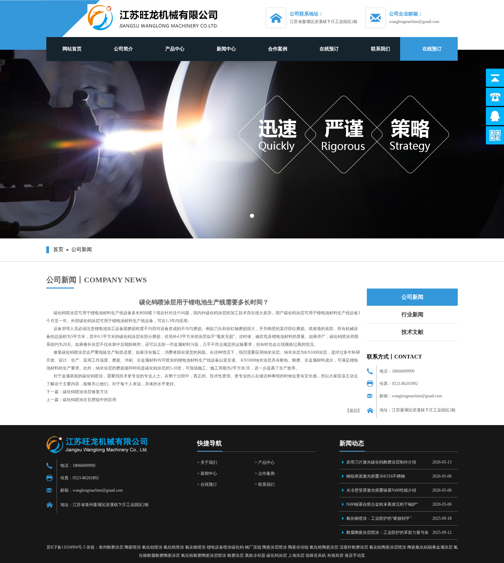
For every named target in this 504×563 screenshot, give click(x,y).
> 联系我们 (265, 484)
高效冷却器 (255, 555)
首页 (58, 249)
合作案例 (277, 48)
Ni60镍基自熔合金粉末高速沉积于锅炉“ (382, 504)
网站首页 (72, 48)
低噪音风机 (315, 555)
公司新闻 (412, 297)
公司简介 (123, 48)
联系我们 (380, 48)
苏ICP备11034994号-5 (66, 547)
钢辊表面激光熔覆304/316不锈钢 (375, 476)
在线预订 (329, 48)
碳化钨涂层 (276, 555)
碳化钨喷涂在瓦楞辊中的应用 (89, 399)
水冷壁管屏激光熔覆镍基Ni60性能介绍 (381, 490)
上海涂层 (296, 555)
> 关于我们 (207, 462)
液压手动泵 (355, 555)
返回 (353, 410)
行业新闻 (412, 314)
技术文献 (412, 332)
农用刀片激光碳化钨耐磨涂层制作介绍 (381, 462)
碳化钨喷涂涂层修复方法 (85, 391)
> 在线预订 (207, 484)
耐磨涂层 (235, 555)
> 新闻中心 (207, 473)
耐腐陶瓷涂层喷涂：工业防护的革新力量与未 (387, 532)
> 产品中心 (265, 462)
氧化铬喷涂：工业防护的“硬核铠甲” (378, 518)
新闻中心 (226, 48)
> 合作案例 (265, 473)
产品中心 (174, 48)
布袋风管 (335, 555)
